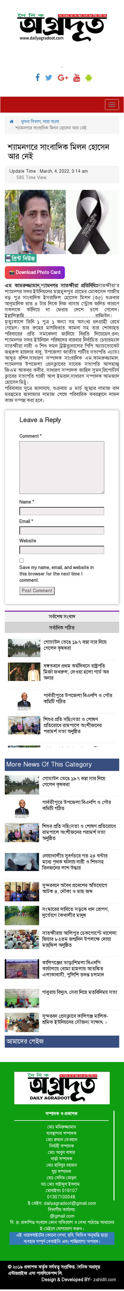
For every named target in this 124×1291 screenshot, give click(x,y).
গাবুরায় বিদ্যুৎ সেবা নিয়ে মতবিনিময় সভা (79, 992)
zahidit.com (104, 1279)
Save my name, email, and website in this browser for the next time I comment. (56, 574)
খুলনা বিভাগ (31, 121)
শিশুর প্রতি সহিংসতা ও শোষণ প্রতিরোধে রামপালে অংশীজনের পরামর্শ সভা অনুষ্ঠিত (73, 725)
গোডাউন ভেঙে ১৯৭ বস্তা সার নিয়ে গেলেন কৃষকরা (75, 645)
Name (26, 502)
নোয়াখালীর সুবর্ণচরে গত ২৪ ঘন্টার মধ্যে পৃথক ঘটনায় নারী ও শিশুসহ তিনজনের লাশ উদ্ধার (74, 862)
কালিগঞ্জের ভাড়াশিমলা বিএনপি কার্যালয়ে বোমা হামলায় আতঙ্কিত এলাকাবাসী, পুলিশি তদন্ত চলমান (73, 969)
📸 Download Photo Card (34, 272)
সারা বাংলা (51, 121)
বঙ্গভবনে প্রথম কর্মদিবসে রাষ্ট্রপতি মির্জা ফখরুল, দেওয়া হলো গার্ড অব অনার (76, 672)
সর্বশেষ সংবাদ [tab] (62, 617)
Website (27, 541)
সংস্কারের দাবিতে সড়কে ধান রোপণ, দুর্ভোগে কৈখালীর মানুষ (75, 912)
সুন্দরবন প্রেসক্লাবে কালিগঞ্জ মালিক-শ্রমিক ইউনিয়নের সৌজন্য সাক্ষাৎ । (75, 1019)
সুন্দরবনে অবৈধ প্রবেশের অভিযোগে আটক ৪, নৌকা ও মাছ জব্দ (74, 888)
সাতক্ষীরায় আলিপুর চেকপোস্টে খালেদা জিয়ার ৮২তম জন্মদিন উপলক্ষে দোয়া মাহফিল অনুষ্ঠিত (79, 939)
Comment (30, 436)
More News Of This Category (49, 764)
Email (26, 521)
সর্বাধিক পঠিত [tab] (62, 628)
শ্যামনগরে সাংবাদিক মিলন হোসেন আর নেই (58, 151)
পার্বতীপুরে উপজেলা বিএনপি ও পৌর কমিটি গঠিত (78, 698)
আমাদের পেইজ (25, 1041)
